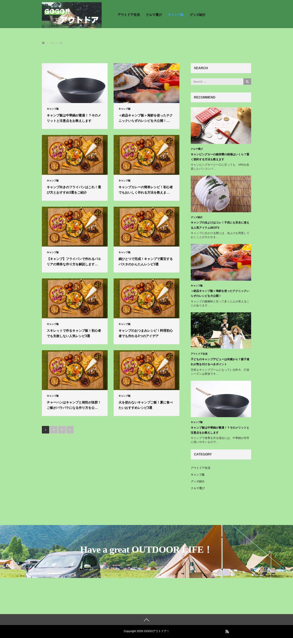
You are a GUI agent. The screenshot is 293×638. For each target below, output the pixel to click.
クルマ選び (154, 14)
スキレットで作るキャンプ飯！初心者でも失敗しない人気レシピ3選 (74, 333)
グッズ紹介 (198, 14)
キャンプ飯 (176, 14)
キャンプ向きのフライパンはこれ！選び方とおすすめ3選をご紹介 (74, 189)
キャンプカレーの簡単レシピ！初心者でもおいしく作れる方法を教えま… (146, 189)
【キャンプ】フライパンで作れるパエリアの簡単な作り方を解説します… (74, 261)
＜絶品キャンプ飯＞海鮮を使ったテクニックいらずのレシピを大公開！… (146, 118)
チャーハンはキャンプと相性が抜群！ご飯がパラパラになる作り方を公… (74, 405)
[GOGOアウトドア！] (72, 15)
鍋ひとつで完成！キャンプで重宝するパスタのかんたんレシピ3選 (146, 261)
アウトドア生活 (129, 14)
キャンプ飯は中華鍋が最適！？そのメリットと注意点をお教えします (74, 118)
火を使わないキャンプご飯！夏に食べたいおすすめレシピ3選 (146, 405)
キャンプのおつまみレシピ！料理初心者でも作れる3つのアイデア (146, 333)
